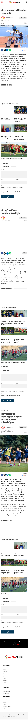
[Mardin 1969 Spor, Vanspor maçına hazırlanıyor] (14, 353)
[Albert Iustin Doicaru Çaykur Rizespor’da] (7, 129)
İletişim (4, 708)
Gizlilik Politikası (6, 706)
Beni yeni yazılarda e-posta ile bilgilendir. (10, 192)
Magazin (5, 680)
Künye (4, 685)
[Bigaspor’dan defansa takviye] (14, 94)
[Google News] (24, 50)
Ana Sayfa (5, 700)
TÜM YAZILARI (23, 17)
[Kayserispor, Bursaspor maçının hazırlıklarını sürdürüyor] (20, 111)
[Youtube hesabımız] (18, 644)
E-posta (17, 179)
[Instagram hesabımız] (15, 644)
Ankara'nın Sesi (9, 17)
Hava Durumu (6, 693)
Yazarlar (5, 669)
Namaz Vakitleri (6, 691)
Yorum (3, 169)
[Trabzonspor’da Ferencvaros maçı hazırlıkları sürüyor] (20, 129)
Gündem (5, 671)
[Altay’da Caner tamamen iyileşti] (7, 111)
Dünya (4, 682)
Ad (2, 179)
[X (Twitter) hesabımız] (13, 644)
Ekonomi (5, 673)
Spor (25, 23)
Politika (4, 678)
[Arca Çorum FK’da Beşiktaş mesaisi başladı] (14, 149)
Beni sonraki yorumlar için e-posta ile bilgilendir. (12, 187)
